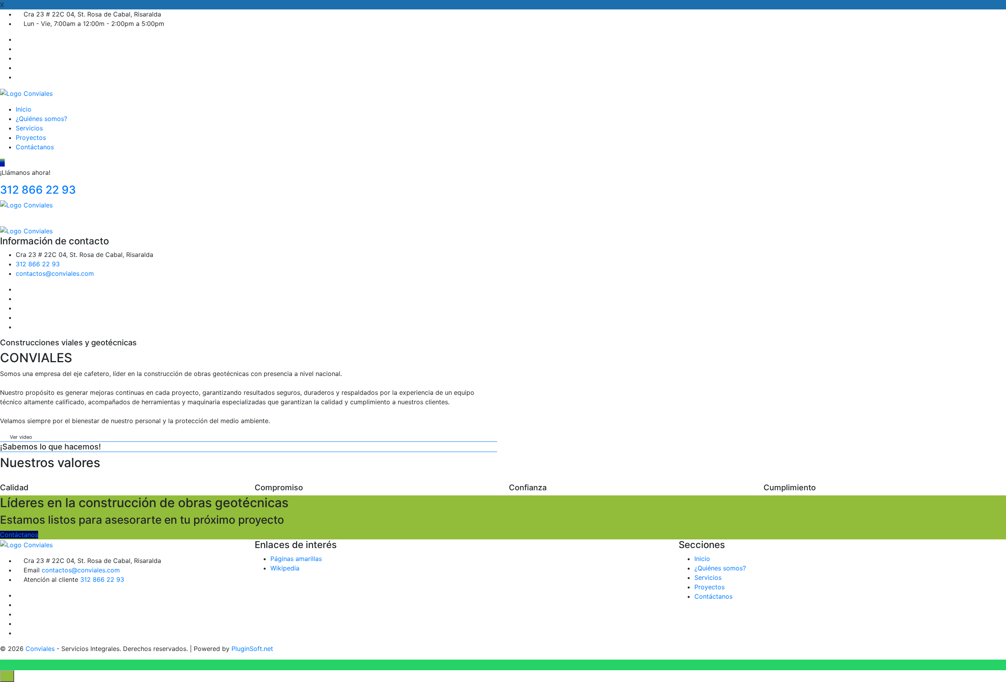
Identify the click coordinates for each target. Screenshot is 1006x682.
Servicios (29, 128)
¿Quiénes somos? (41, 119)
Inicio (23, 109)
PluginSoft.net (252, 649)
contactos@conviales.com (55, 273)
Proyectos (31, 137)
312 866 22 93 (38, 189)
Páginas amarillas (296, 559)
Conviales (40, 649)
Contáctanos (35, 147)
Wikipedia (284, 568)
